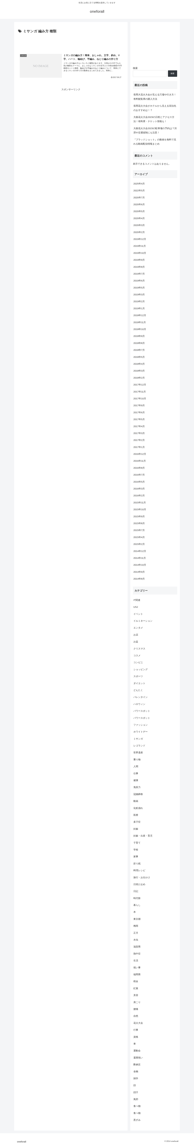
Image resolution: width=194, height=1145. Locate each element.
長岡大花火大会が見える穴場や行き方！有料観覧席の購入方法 (154, 96)
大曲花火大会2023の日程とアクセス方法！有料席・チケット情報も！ (153, 119)
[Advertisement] (71, 42)
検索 (135, 68)
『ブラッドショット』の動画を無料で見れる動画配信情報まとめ (154, 141)
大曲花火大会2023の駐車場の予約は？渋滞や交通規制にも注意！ (155, 130)
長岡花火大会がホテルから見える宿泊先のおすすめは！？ (154, 108)
